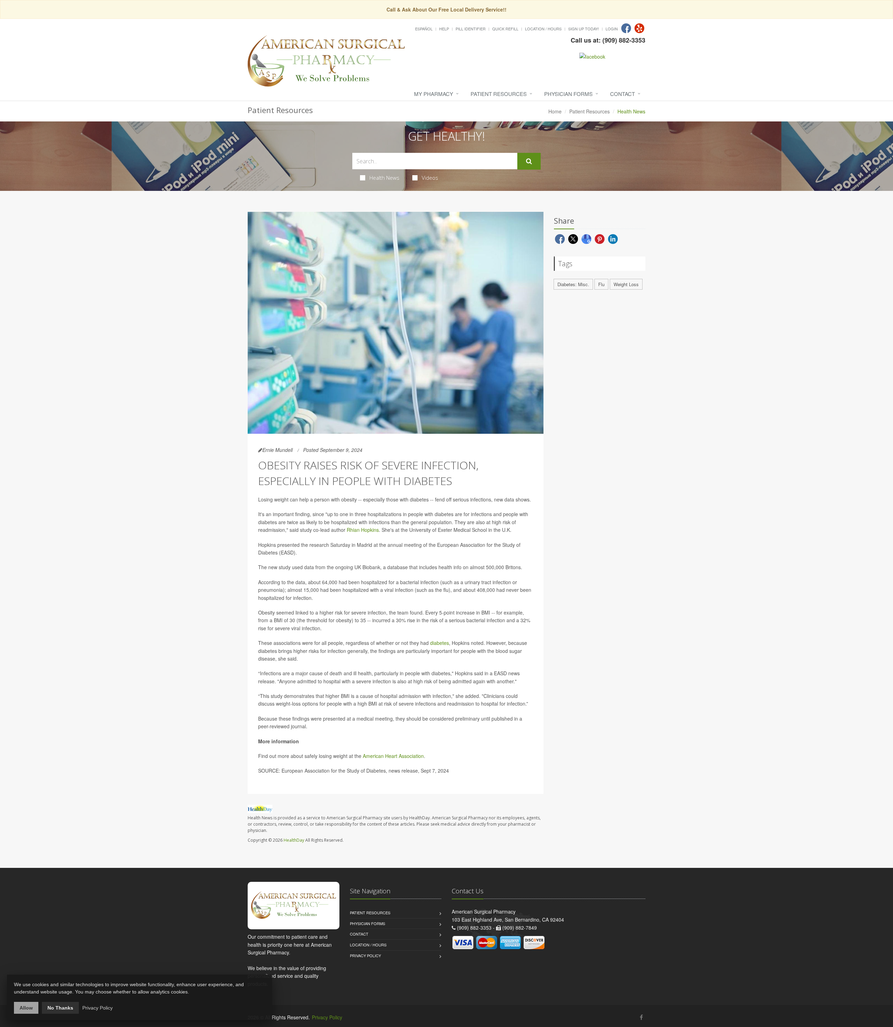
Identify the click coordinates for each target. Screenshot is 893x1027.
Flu (601, 284)
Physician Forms (568, 93)
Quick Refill (505, 28)
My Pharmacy (433, 93)
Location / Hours (543, 28)
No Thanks (60, 1008)
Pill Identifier (471, 28)
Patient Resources (499, 93)
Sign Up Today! (583, 28)
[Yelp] (639, 28)
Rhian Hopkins (363, 529)
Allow (26, 1008)
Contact (622, 93)
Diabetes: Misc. (573, 284)
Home (555, 111)
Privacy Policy (365, 955)
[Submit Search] (529, 161)
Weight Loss (626, 284)
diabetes (439, 642)
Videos (430, 177)
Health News (384, 177)
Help (444, 28)
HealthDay (294, 840)
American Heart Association (393, 755)
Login (612, 28)
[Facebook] (626, 28)
